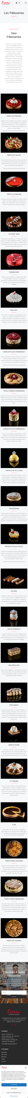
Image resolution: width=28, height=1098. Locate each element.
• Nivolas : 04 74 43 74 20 (7, 1037)
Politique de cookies (14, 1095)
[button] (26, 1067)
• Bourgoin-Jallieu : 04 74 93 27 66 (9, 1039)
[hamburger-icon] (25, 3)
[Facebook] (16, 3)
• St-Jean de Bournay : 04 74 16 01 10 (10, 1036)
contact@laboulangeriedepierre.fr (9, 1043)
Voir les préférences (14, 1092)
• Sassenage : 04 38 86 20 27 (8, 1041)
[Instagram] (19, 3)
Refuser (14, 1088)
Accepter (14, 1084)
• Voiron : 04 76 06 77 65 (7, 1034)
